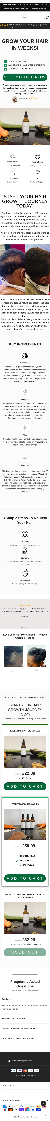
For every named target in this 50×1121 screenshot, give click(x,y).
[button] (22, 627)
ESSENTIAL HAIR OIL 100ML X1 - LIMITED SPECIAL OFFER (25, 896)
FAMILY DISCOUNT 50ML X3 (25, 804)
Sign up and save (11, 1100)
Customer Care (10, 1093)
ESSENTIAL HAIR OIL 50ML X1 (25, 731)
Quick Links (8, 1085)
